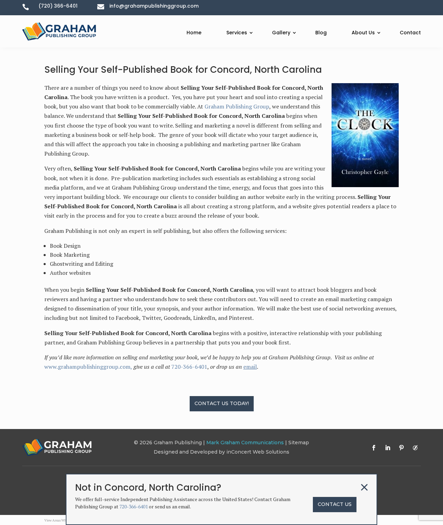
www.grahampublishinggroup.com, (88, 366)
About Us (363, 32)
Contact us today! (222, 403)
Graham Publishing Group (237, 106)
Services (236, 32)
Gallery (281, 32)
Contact (410, 32)
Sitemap (298, 442)
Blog (321, 32)
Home (194, 32)
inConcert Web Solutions (257, 452)
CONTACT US (335, 504)
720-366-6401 (189, 366)
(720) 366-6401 (58, 5)
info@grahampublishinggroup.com (154, 5)
